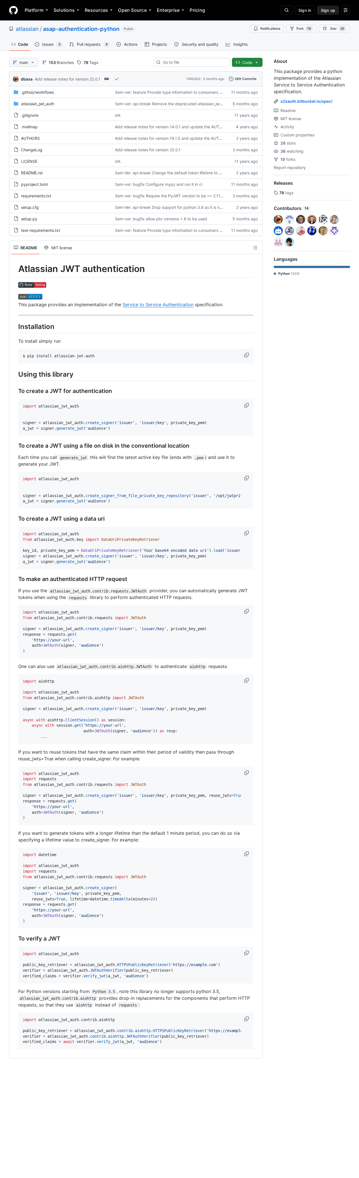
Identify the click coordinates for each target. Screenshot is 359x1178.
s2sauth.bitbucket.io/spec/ (306, 101)
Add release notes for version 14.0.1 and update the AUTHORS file (175, 126)
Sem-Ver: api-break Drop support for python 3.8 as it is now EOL (174, 207)
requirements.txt (36, 195)
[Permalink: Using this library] (14, 374)
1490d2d (193, 79)
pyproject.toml (34, 184)
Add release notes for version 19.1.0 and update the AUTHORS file (175, 138)
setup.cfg (30, 207)
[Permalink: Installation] (14, 326)
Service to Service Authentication (158, 304)
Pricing (197, 10)
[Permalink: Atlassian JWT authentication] (14, 269)
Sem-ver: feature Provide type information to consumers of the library (179, 92)
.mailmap (29, 126)
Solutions (64, 10)
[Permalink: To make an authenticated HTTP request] (14, 579)
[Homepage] (13, 10)
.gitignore (29, 115)
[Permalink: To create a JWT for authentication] (14, 391)
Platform (34, 10)
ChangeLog (31, 149)
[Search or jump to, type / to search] (287, 10)
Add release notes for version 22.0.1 (67, 79)
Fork (303, 28)
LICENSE (29, 161)
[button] (247, 355)
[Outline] (255, 247)
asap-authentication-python (81, 29)
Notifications (270, 28)
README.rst (32, 172)
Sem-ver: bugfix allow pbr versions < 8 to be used (161, 218)
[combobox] (194, 62)
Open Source (132, 10)
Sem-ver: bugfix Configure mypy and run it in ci (158, 184)
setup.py (29, 218)
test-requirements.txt (40, 230)
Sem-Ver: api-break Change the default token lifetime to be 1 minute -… (180, 172)
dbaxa (27, 79)
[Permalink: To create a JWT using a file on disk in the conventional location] (14, 446)
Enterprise (168, 10)
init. (118, 115)
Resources (96, 10)
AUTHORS (30, 138)
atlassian (27, 29)
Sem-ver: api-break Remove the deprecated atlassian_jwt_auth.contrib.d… (183, 103)
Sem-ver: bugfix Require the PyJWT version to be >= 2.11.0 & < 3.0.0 (178, 195)
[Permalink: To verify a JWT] (14, 939)
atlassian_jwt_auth (37, 103)
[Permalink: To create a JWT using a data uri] (14, 519)
